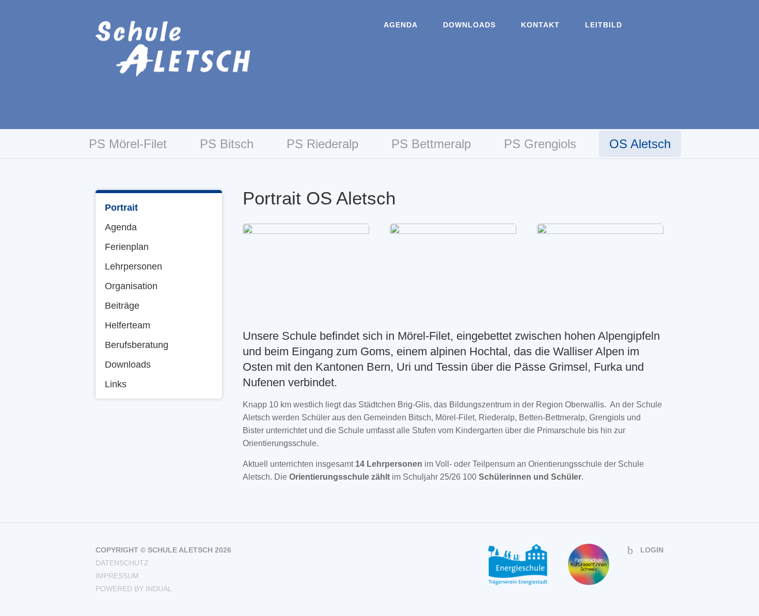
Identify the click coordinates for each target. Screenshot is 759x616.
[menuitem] (401, 24)
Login (651, 550)
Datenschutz (122, 563)
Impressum (117, 576)
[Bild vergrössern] (306, 266)
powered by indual (134, 589)
